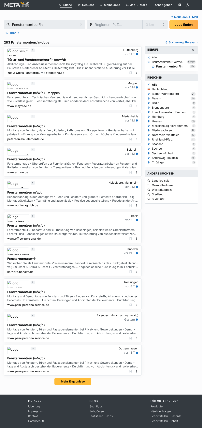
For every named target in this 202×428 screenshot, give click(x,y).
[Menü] (195, 5)
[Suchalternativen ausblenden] (193, 50)
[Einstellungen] (179, 5)
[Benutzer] (187, 5)
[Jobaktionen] (137, 73)
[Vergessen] (131, 73)
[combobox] (44, 24)
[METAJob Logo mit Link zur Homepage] (16, 5)
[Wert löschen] (81, 24)
